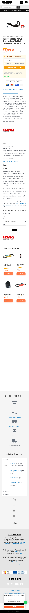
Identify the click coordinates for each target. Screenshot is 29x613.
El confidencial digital (15, 470)
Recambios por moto (9, 36)
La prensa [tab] (5, 459)
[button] (25, 602)
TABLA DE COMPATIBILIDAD (10, 93)
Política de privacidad (19, 73)
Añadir (9, 273)
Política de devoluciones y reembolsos (14, 593)
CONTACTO (14, 435)
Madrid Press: (13, 477)
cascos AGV (19, 203)
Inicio (4, 36)
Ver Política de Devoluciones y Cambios (13, 89)
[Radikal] (8, 130)
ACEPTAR (14, 606)
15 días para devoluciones (14, 426)
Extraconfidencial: (14, 482)
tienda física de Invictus (18, 544)
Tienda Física (14, 407)
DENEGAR (14, 604)
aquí (21, 553)
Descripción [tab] (6, 141)
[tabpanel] (14, 475)
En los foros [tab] (6, 494)
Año (4, 224)
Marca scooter (6, 213)
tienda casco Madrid (17, 565)
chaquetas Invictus (11, 205)
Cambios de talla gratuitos (14, 417)
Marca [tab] (4, 143)
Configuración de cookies (14, 601)
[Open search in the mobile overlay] (10, 7)
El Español (12, 463)
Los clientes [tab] (6, 491)
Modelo (5, 219)
